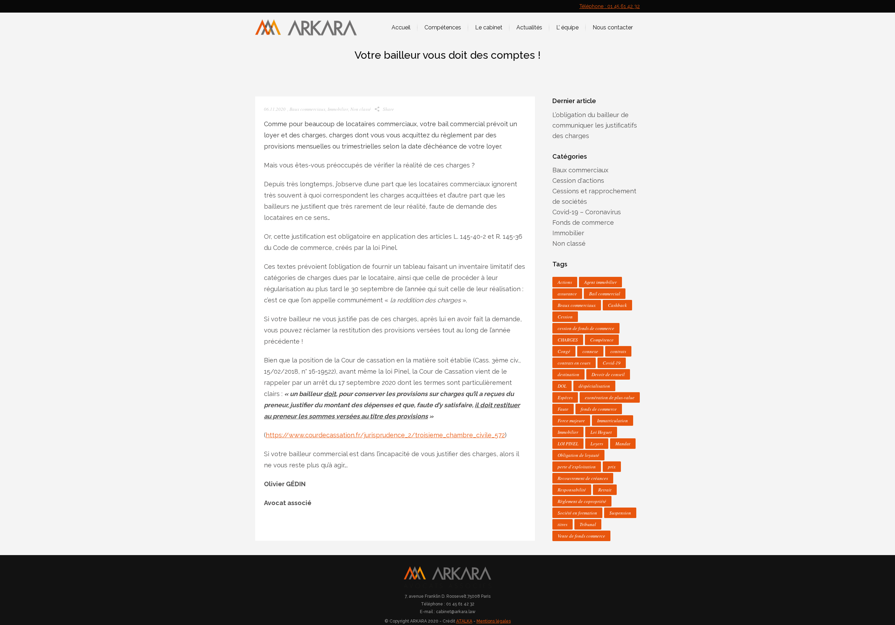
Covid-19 (612, 363)
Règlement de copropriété (582, 501)
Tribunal (588, 524)
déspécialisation (594, 386)
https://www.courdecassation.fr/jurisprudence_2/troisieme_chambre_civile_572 (385, 435)
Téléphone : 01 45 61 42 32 (609, 6)
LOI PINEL (568, 443)
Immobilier (338, 109)
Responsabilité (572, 490)
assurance (567, 293)
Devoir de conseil (608, 374)
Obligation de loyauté (578, 455)
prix (612, 467)
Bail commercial (604, 293)
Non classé (360, 109)
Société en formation (577, 513)
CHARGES (568, 340)
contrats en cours (574, 363)
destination (568, 374)
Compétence (602, 340)
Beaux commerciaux (577, 305)
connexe (590, 351)
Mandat (622, 443)
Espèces (565, 397)
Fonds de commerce (583, 222)
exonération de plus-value (610, 397)
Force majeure (571, 420)
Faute (563, 409)
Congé (564, 351)
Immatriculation (612, 420)
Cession (565, 317)
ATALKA (464, 621)
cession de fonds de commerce (586, 328)
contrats (618, 351)
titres (562, 524)
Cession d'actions (578, 180)
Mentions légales (494, 621)
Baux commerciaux (307, 109)
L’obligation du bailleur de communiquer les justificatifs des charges (594, 125)
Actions (565, 282)
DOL (562, 386)
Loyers (596, 443)
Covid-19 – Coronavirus (586, 212)
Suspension (620, 513)
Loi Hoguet (601, 432)
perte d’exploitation (577, 467)
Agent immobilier (600, 282)
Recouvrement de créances (583, 478)
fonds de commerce (599, 409)
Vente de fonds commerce (581, 536)
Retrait (604, 490)
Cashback (617, 305)
